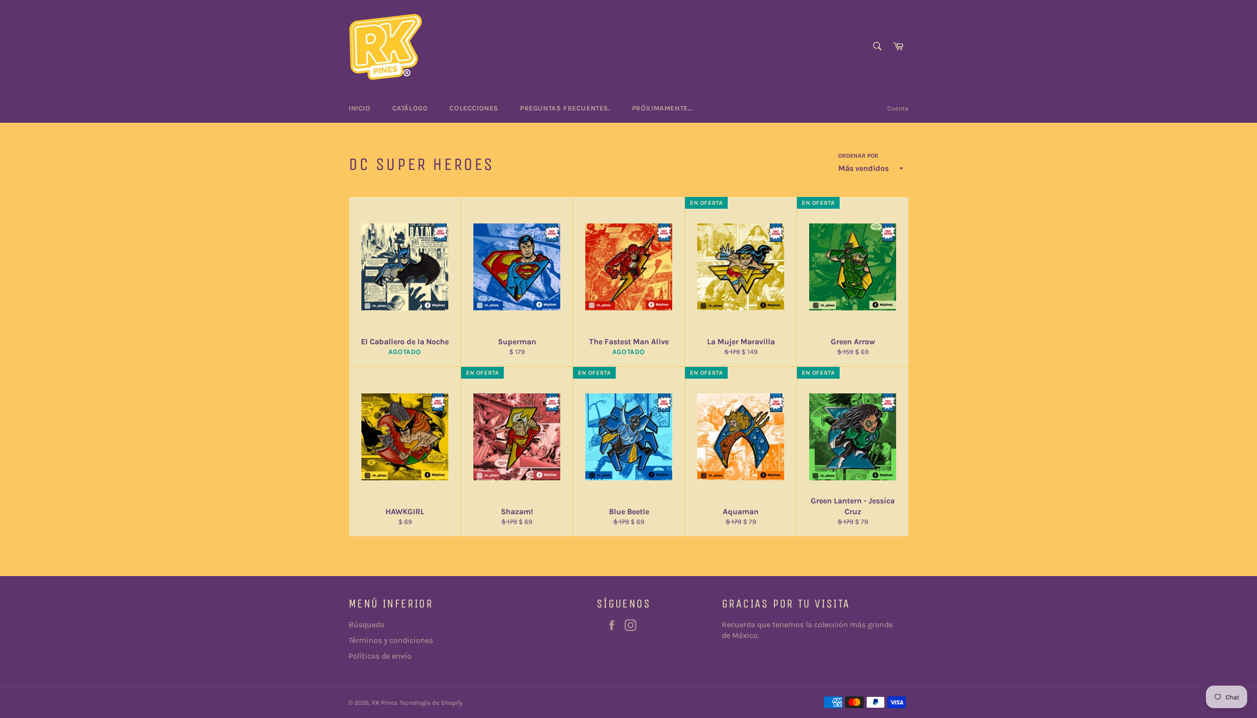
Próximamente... (662, 108)
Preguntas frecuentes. (565, 108)
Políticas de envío (380, 656)
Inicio (360, 108)
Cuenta (897, 108)
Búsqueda (366, 624)
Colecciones (473, 108)
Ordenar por (858, 155)
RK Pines (384, 702)
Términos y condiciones (391, 640)
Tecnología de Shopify (431, 702)
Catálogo (410, 108)
